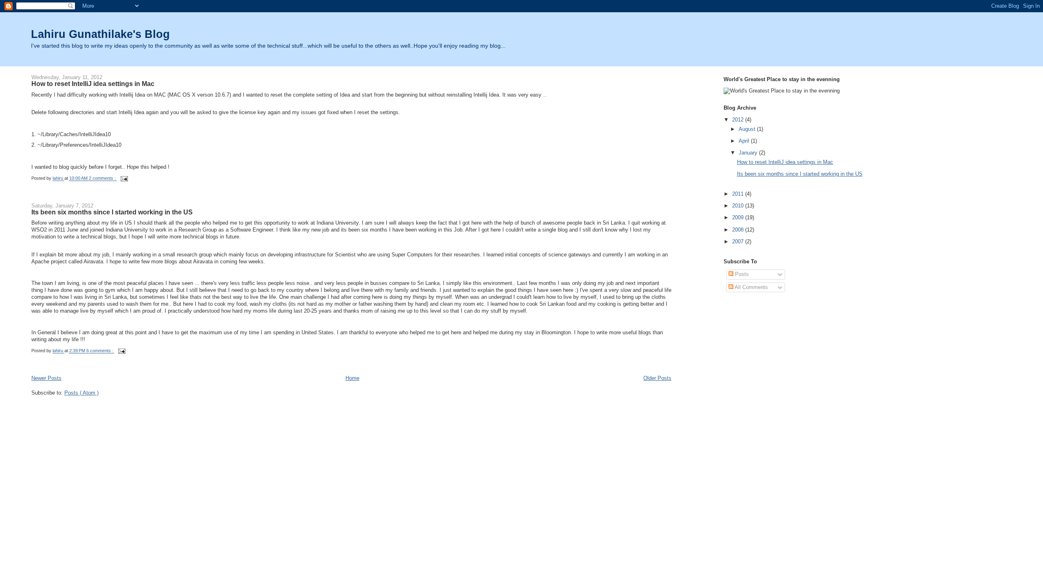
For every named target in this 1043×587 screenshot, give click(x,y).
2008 (738, 230)
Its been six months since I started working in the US (112, 212)
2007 (738, 241)
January (748, 153)
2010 (738, 206)
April (744, 141)
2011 (738, 194)
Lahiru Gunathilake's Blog (100, 34)
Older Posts (657, 378)
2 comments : (103, 178)
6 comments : (100, 351)
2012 (738, 120)
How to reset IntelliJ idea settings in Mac (92, 83)
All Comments (750, 287)
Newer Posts (46, 378)
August (747, 129)
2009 (738, 217)
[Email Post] (124, 178)
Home (352, 378)
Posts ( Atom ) (81, 393)
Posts (741, 274)
